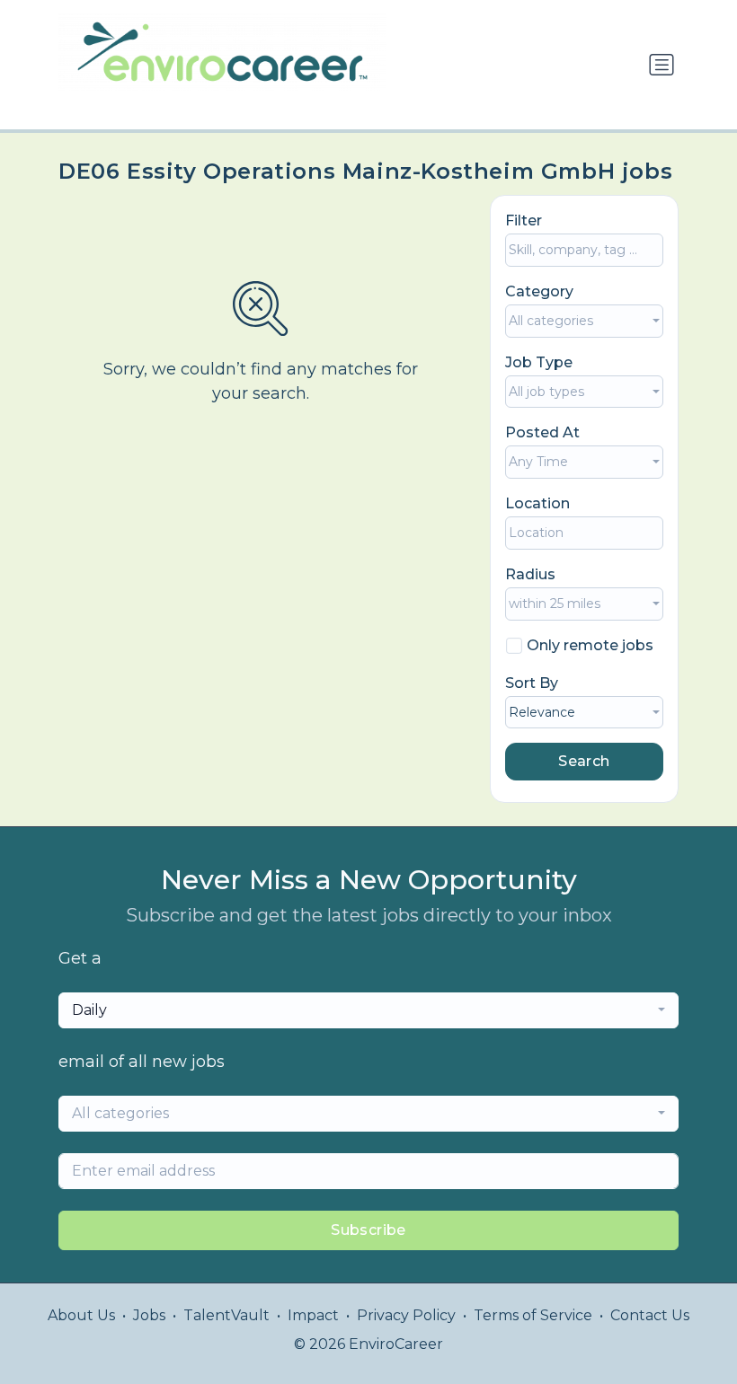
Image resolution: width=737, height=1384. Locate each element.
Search (583, 761)
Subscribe (368, 1230)
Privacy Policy (406, 1315)
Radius (530, 574)
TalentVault (226, 1315)
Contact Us (649, 1315)
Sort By (531, 683)
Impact (313, 1315)
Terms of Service (533, 1315)
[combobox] (584, 321)
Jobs (149, 1315)
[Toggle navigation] (661, 65)
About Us (81, 1315)
